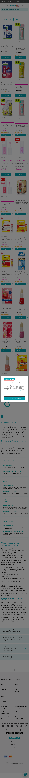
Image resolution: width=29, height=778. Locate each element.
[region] (14, 389)
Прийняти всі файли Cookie (14, 398)
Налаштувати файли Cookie (15, 395)
